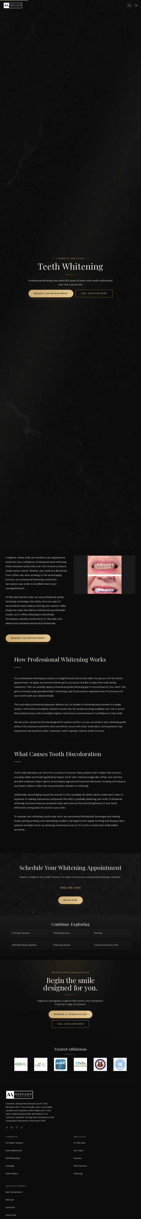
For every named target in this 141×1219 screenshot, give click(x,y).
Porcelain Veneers (21, 933)
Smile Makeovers (61, 933)
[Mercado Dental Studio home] (19, 1094)
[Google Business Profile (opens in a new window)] (22, 1127)
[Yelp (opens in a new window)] (17, 1127)
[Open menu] (136, 5)
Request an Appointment (51, 293)
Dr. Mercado (79, 1143)
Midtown (10, 1200)
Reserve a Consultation (70, 1014)
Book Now (70, 900)
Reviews (78, 1158)
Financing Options (62, 945)
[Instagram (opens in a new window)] (12, 1127)
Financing (78, 1173)
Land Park (10, 1207)
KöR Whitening (13, 1158)
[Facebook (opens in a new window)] (7, 1127)
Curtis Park (11, 1215)
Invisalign (10, 1166)
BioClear (98, 933)
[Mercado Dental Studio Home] (12, 5)
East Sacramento (14, 1192)
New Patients (80, 1166)
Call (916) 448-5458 (94, 293)
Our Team (78, 1150)
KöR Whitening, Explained (24, 945)
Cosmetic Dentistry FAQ (106, 945)
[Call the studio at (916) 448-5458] (129, 5)
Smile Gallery (12, 1173)
